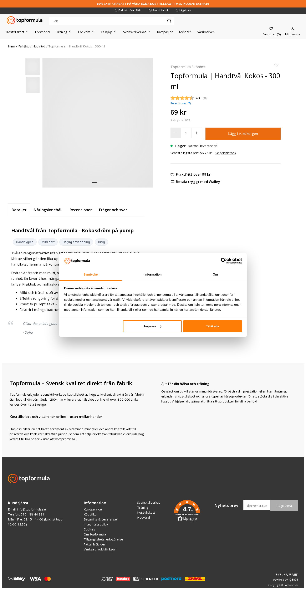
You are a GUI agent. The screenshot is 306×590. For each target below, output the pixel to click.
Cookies (89, 529)
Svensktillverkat (148, 502)
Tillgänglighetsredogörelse (103, 539)
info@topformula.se (31, 509)
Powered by (280, 579)
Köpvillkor (91, 514)
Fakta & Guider (94, 544)
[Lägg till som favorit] (276, 66)
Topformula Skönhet (187, 66)
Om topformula (95, 534)
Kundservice (93, 509)
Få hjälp (23, 46)
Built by (280, 574)
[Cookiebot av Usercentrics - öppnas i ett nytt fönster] (224, 261)
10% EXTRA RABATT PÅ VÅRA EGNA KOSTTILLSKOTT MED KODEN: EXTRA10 (153, 3)
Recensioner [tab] (81, 209)
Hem (11, 46)
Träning (142, 507)
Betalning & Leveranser (101, 519)
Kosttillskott (146, 512)
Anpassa (150, 326)
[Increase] (197, 133)
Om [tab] (215, 274)
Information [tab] (153, 274)
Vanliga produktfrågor (99, 549)
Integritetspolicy (96, 524)
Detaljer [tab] (18, 209)
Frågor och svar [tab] (113, 209)
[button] (32, 66)
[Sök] (169, 21)
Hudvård (38, 46)
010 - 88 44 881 (32, 514)
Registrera (284, 505)
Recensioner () (180, 103)
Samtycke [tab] (90, 274)
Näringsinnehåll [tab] (48, 209)
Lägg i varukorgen (243, 133)
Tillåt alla (212, 326)
